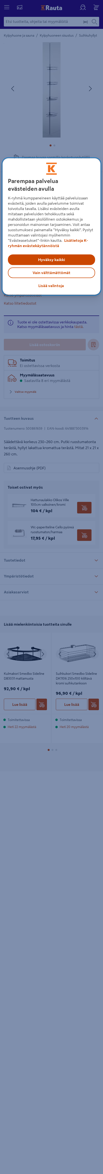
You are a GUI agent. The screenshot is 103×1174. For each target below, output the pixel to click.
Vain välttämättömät (51, 273)
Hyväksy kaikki (51, 260)
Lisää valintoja (51, 286)
